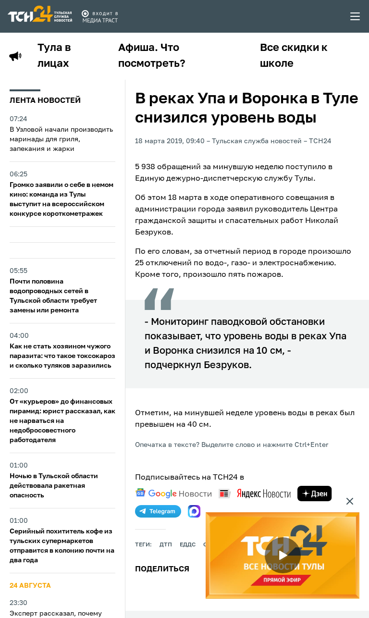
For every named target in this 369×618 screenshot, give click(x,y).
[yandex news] (255, 493)
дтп (166, 545)
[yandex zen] (314, 493)
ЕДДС (188, 545)
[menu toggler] (355, 16)
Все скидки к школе (294, 56)
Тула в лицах (54, 56)
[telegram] (158, 511)
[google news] (173, 493)
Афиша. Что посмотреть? (151, 56)
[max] (194, 511)
